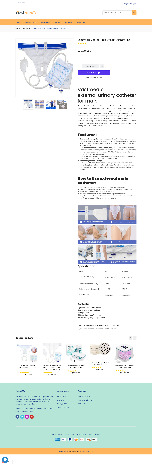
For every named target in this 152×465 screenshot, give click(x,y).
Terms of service (63, 407)
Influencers (82, 404)
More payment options (94, 77)
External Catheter (101, 325)
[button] (82, 43)
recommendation (87, 329)
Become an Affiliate (85, 400)
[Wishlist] (102, 66)
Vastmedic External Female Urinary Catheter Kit (28, 367)
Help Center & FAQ (84, 396)
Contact (68, 22)
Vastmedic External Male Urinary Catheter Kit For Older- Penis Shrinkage (52, 367)
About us (81, 22)
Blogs (57, 22)
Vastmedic (26, 28)
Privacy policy (62, 404)
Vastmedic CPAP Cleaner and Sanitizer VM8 (124, 367)
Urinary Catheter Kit (102, 329)
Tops (110, 325)
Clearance (45, 22)
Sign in (134, 4)
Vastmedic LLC (73, 451)
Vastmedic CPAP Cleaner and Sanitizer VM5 (76, 367)
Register (126, 4)
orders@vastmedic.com (29, 411)
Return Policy (61, 400)
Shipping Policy (62, 396)
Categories (29, 22)
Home (18, 22)
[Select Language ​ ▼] (30, 2)
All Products (90, 325)
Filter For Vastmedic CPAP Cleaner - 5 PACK (100, 363)
